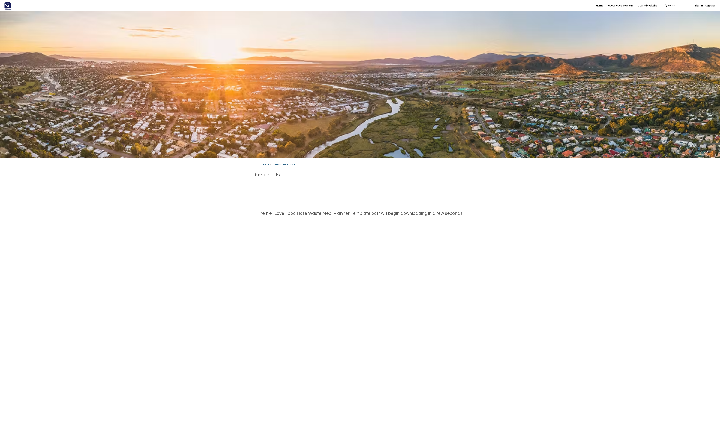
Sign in (699, 5)
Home (265, 164)
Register (710, 5)
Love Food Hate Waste (283, 164)
